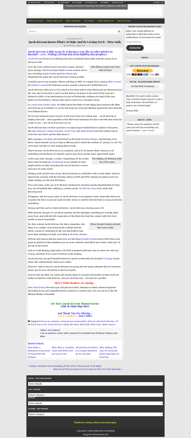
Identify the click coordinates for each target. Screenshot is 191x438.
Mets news (96, 324)
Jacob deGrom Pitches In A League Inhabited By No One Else (87, 350)
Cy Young (107, 258)
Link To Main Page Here (75, 306)
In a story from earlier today (42, 105)
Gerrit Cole (69, 131)
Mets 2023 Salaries (77, 2)
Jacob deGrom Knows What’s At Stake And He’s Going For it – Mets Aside (75, 42)
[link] (36, 287)
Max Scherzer (39, 131)
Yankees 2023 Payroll (124, 21)
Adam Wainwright (89, 131)
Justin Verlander (55, 131)
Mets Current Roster (91, 2)
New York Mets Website (34, 2)
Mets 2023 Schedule (49, 2)
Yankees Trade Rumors (73, 21)
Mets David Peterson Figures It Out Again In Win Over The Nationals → (88, 369)
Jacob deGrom (72, 39)
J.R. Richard (57, 162)
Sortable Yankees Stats (54, 21)
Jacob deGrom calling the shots (63, 324)
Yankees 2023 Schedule (35, 21)
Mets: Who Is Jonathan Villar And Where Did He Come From (63, 350)
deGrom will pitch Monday (100, 321)
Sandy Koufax (49, 74)
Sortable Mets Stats (117, 2)
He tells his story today (90, 188)
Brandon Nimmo (89, 139)
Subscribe (134, 48)
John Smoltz (148, 130)
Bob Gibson (67, 74)
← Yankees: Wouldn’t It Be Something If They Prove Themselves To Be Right (64, 366)
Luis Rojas (48, 139)
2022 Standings (105, 2)
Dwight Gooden (89, 239)
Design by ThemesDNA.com (95, 434)
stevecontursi (70, 46)
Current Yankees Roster (106, 21)
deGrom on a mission (49, 321)
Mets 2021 (80, 39)
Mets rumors (108, 324)
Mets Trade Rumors (63, 2)
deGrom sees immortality (73, 321)
